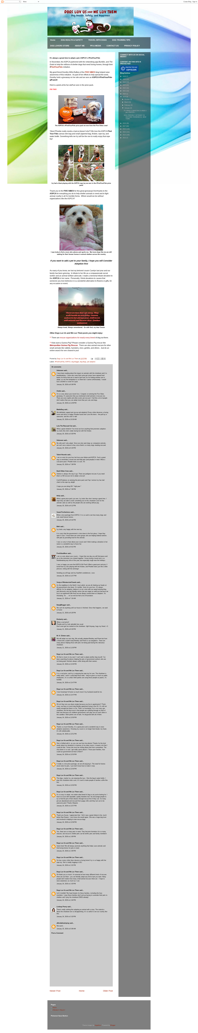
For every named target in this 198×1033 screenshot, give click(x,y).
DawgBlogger (61, 605)
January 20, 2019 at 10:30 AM (67, 419)
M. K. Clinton (61, 636)
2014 (124, 135)
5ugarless (98, 1025)
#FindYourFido (60, 362)
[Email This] (96, 359)
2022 (124, 88)
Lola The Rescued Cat (64, 426)
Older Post (108, 991)
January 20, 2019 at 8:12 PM (66, 505)
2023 (124, 85)
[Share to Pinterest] (104, 359)
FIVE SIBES (90, 72)
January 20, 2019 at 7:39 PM (66, 464)
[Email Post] (91, 358)
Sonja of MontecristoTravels (66, 582)
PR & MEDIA (95, 46)
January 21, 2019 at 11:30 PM (66, 647)
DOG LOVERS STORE (59, 46)
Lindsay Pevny (62, 907)
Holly (58, 496)
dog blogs (83, 362)
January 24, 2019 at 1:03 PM (66, 884)
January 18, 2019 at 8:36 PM (66, 384)
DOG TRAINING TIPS (121, 40)
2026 (124, 76)
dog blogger (75, 362)
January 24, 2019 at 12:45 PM (67, 664)
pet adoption (91, 362)
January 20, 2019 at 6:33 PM (66, 448)
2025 (124, 79)
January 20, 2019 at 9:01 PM (66, 547)
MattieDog (60, 409)
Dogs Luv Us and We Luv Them (68, 654)
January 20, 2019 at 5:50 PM (66, 434)
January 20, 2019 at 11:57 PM (66, 576)
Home (52, 40)
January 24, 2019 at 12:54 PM (67, 769)
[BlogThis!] (98, 359)
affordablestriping (63, 923)
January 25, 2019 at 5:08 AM (66, 929)
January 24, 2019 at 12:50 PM (67, 717)
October (127, 99)
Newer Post (55, 991)
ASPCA (67, 362)
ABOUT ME (80, 46)
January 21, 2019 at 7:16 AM (66, 598)
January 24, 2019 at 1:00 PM (66, 836)
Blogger (112, 1025)
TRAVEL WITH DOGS (97, 40)
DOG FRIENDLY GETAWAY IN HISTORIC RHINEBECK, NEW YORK (135, 117)
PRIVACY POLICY (132, 46)
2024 (124, 82)
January (127, 108)
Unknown (60, 370)
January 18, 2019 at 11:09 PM (66, 403)
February (127, 105)
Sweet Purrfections (63, 512)
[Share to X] (100, 359)
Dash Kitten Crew (63, 471)
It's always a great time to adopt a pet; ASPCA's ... (135, 111)
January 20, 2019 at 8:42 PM (66, 520)
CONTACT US (113, 46)
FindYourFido (57, 67)
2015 (124, 132)
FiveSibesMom (62, 553)
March (126, 102)
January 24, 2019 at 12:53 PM (67, 754)
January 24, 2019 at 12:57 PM (67, 806)
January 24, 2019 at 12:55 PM (67, 785)
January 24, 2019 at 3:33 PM (66, 916)
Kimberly (60, 619)
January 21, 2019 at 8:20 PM (66, 613)
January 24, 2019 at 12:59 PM (67, 822)
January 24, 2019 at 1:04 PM (66, 900)
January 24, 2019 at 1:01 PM (66, 865)
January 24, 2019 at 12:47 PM (67, 682)
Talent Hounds (62, 454)
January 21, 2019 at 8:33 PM (66, 629)
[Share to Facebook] (102, 359)
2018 (124, 123)
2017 (124, 126)
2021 (124, 91)
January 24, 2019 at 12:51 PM (67, 734)
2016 (124, 129)
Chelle (59, 391)
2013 (124, 138)
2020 (124, 94)
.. (63, 926)
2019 (124, 97)
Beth (58, 526)
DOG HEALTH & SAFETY (72, 40)
